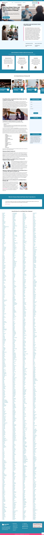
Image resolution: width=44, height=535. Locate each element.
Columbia (14, 495)
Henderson (14, 429)
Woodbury (24, 392)
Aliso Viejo (3, 258)
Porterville (3, 397)
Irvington (24, 361)
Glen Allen (34, 450)
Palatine (14, 386)
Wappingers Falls (25, 466)
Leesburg (14, 227)
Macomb (24, 240)
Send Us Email (26, 526)
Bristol (34, 293)
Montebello (3, 363)
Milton (13, 232)
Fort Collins (3, 478)
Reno (23, 404)
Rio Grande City (35, 391)
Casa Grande (3, 235)
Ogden (34, 423)
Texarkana (34, 406)
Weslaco (34, 412)
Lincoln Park (24, 238)
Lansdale (34, 244)
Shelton (3, 496)
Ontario (3, 380)
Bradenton (3, 512)
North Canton (24, 501)
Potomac (14, 517)
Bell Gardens (4, 267)
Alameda (3, 256)
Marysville (3, 354)
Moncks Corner (35, 281)
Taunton (14, 484)
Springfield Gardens (25, 461)
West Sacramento (4, 462)
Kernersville (24, 316)
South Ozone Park (25, 458)
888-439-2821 (35, 2)
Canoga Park (3, 275)
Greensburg (34, 239)
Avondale (3, 233)
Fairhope (3, 218)
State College (34, 257)
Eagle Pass (34, 344)
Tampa (13, 256)
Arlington (34, 291)
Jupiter (13, 221)
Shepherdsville (14, 435)
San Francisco (4, 420)
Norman (24, 519)
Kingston (24, 432)
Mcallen (34, 373)
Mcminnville (34, 223)
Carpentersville (14, 357)
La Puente (3, 337)
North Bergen (24, 373)
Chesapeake (34, 444)
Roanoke (34, 392)
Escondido (3, 308)
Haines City (14, 216)
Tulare (3, 449)
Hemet (3, 325)
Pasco (34, 488)
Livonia (24, 239)
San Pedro (3, 427)
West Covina (3, 461)
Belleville (24, 224)
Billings (24, 291)
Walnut (3, 459)
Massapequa (24, 437)
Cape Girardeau (24, 270)
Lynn (13, 471)
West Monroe (14, 454)
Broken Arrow (24, 516)
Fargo (23, 336)
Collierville (34, 296)
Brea (3, 269)
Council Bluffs (14, 333)
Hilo (13, 320)
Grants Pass (34, 220)
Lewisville (34, 369)
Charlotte (24, 299)
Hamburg (24, 424)
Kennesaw (14, 293)
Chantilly (34, 442)
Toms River (24, 384)
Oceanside (3, 379)
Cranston (34, 264)
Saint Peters (24, 281)
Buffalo (24, 412)
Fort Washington (15, 502)
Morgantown (34, 517)
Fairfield (3, 310)
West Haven (3, 500)
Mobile (3, 220)
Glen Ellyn (14, 367)
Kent (23, 489)
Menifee (3, 355)
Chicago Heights (15, 359)
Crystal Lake (14, 361)
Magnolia (34, 371)
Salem (13, 481)
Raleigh (24, 327)
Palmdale (3, 384)
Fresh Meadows (25, 423)
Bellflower (3, 268)
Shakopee (24, 267)
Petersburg (34, 460)
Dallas (13, 278)
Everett (34, 476)
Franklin (34, 505)
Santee (3, 435)
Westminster (4, 484)
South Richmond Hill (25, 459)
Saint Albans (24, 456)
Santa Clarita (3, 432)
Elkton (13, 499)
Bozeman (24, 292)
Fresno (3, 315)
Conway (34, 273)
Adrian (23, 221)
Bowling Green (14, 424)
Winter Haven (14, 264)
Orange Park (14, 238)
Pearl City (14, 326)
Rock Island (14, 389)
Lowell (13, 470)
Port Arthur (34, 386)
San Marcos (3, 424)
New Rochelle (24, 443)
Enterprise (3, 217)
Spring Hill (34, 316)
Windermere (14, 262)
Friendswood (34, 350)
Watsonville (3, 460)
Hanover (34, 240)
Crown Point (14, 401)
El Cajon (3, 303)
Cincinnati (24, 478)
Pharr (33, 384)
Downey (3, 301)
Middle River (14, 511)
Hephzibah (14, 290)
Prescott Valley (4, 247)
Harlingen (34, 355)
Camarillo (3, 273)
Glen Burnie (14, 505)
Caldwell (14, 339)
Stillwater (24, 268)
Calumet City (14, 355)
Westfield (14, 419)
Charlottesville (35, 443)
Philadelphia (34, 251)
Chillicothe (24, 477)
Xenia (23, 514)
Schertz (34, 402)
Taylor (23, 251)
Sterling (34, 465)
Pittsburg (3, 392)
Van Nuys (3, 455)
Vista (3, 458)
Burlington (24, 296)
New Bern (24, 325)
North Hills (3, 374)
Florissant (24, 273)
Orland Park (14, 384)
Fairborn (24, 484)
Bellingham (34, 473)
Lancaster (3, 342)
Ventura (3, 456)
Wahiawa (14, 327)
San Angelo (34, 398)
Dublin (3, 302)
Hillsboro (34, 222)
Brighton (3, 473)
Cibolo (34, 331)
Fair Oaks (3, 309)
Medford (34, 224)
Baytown (34, 322)
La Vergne (34, 307)
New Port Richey (15, 235)
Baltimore (14, 489)
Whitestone (24, 470)
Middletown (24, 499)
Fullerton (3, 316)
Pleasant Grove (35, 425)
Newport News (35, 459)
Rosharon (34, 394)
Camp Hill (34, 232)
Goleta (3, 320)
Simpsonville (34, 284)
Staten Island (24, 462)
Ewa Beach (14, 319)
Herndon (34, 453)
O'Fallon (24, 278)
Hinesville (14, 291)
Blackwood (24, 345)
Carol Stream (14, 356)
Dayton (34, 339)
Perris (3, 389)
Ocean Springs (24, 287)
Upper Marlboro (25, 217)
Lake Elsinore (4, 340)
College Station (35, 332)
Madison (24, 286)
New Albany (14, 412)
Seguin (34, 403)
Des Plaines (14, 363)
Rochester (24, 247)
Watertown (14, 485)
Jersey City (24, 363)
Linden (23, 365)
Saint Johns (14, 252)
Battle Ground (34, 471)
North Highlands (4, 373)
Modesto (3, 360)
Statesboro (14, 310)
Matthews (24, 320)
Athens (13, 268)
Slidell (13, 452)
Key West (14, 222)
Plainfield (14, 415)
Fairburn (14, 284)
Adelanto (3, 255)
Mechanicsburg (35, 247)
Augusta (14, 270)
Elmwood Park (14, 365)
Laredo (34, 366)
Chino (3, 284)
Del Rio (34, 340)
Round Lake (14, 391)
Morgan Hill (3, 365)
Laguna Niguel (4, 339)
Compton (3, 291)
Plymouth (14, 479)
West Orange (24, 390)
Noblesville (14, 414)
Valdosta (14, 314)
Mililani (13, 325)
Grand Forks (24, 337)
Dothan (3, 216)
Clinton (13, 493)
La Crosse (34, 507)
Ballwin (24, 269)
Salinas (3, 415)
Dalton (13, 279)
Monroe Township (25, 368)
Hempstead (24, 425)
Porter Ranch (4, 396)
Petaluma (3, 390)
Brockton (14, 459)
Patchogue (24, 448)
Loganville (14, 296)
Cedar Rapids (14, 332)
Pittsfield (14, 478)
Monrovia (3, 361)
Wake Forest (24, 331)
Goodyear (3, 241)
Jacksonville (3, 227)
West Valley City (35, 435)
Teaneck (24, 383)
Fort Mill (34, 275)
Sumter (34, 287)
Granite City (14, 369)
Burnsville (24, 256)
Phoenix (3, 246)
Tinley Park (14, 394)
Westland (24, 253)
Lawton (24, 518)
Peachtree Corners (15, 303)
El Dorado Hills (4, 305)
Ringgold (14, 305)
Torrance (3, 447)
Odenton (14, 513)
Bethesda (14, 491)
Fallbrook (3, 311)
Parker (3, 483)
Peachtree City (14, 302)
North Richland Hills (35, 380)
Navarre (14, 234)
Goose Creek (34, 276)
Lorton (34, 455)
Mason (23, 495)
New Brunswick (25, 371)
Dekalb (13, 362)
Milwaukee (34, 510)
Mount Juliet (34, 311)
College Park (14, 494)
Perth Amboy (24, 377)
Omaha (23, 340)
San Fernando (4, 419)
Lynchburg (34, 456)
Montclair (3, 362)
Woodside (24, 472)
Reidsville (24, 328)
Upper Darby (34, 258)
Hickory (24, 310)
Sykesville (24, 215)
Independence (24, 274)
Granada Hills (4, 321)
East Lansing (24, 229)
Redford (24, 246)
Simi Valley (3, 436)
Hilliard (24, 488)
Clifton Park (24, 414)
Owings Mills (14, 514)
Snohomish (34, 494)
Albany (34, 216)
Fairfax (34, 447)
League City (34, 367)
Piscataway (24, 378)
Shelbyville (34, 314)
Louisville (14, 432)
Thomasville (24, 330)
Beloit (33, 502)
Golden (3, 479)
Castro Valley (4, 279)
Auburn (3, 214)
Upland (3, 452)
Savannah (14, 307)
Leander (34, 368)
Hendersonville (24, 309)
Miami (13, 229)
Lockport (14, 375)
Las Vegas (24, 402)
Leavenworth (14, 420)
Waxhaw (24, 332)
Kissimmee (14, 223)
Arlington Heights (15, 348)
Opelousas (14, 450)
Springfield (24, 282)
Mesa (3, 244)
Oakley (3, 378)
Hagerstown (14, 507)
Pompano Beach (15, 247)
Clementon (24, 349)
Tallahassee (14, 255)
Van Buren (3, 232)
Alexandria (34, 436)
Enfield (3, 488)
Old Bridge (24, 375)
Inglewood (3, 331)
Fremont (3, 314)
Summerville (34, 286)
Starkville (24, 290)
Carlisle (34, 234)
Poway (3, 398)
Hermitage (34, 302)
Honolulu (14, 321)
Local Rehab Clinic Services (18, 2)
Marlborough (14, 473)
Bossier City (14, 438)
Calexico (3, 272)
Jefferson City (24, 275)
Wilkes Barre (34, 261)
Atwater (3, 263)
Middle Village (24, 438)
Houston (34, 356)
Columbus (14, 275)
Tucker (13, 313)
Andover (14, 455)
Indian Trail (24, 314)
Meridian (14, 342)
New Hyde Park (25, 442)
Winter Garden (14, 263)
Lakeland (14, 226)
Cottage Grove (24, 257)
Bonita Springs (4, 510)
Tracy (3, 448)
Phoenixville (34, 252)
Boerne (34, 325)
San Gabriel (3, 421)
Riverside (3, 409)
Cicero (13, 360)
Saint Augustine (14, 251)
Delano (3, 299)
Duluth (13, 282)
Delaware (24, 481)
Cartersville (14, 274)
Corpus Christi (34, 336)
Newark (3, 505)
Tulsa (33, 214)
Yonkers (24, 473)
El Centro (3, 304)
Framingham (14, 465)
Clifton (23, 350)
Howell (24, 234)
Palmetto (14, 244)
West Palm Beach (15, 261)
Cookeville (34, 298)
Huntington (24, 427)
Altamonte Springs (4, 507)
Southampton (34, 256)
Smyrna (13, 308)
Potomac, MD (5, 0)
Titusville (14, 258)
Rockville (14, 519)
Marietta (14, 298)
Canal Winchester (25, 476)
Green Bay (34, 506)
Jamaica (24, 430)
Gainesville (14, 215)
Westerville (24, 511)
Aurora (3, 472)
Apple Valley (3, 262)
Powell (24, 505)
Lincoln (3, 344)
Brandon (3, 513)
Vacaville (3, 453)
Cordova (34, 299)
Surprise (3, 251)
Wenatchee (34, 499)
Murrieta (3, 367)
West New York (25, 389)
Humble (34, 357)
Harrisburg (34, 241)
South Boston (14, 483)
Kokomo (14, 408)
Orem (33, 424)
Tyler (33, 409)
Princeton (24, 380)
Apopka (3, 508)
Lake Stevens (34, 481)
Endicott (24, 418)
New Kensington (35, 249)
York (33, 263)
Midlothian (34, 458)
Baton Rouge (14, 437)
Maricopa (3, 243)
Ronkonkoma (24, 455)
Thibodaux (14, 453)
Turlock (3, 450)
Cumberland (14, 496)
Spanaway (34, 495)
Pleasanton (3, 394)
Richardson (34, 389)
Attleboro (14, 456)
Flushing (24, 421)
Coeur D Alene (14, 340)
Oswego (14, 385)
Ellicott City (14, 500)
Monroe (14, 447)
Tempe (3, 252)
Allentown (34, 229)
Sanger (3, 429)
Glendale (3, 240)
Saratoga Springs (35, 430)
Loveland (3, 482)
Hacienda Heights (4, 322)
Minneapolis (24, 262)
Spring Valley (24, 460)
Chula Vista (3, 286)
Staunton (34, 464)
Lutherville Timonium (15, 510)
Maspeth (24, 436)
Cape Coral (3, 514)
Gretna (13, 441)
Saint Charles (24, 279)
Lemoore (3, 343)
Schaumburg (14, 392)
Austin (34, 321)
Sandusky (24, 507)
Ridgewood (24, 452)
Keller (33, 361)
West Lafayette (14, 418)
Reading (34, 255)
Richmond (3, 408)
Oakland (3, 377)
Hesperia (3, 326)
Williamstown (24, 391)
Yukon (33, 215)
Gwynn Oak (14, 506)
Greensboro (24, 307)
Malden (13, 472)
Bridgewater (24, 348)
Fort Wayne (14, 404)
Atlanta (13, 269)
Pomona (3, 395)
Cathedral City (4, 280)
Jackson (24, 362)
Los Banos (3, 349)
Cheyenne (34, 519)
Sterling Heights (25, 250)
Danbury (3, 487)
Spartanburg (34, 285)
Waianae (14, 328)
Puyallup (34, 490)
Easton (34, 238)
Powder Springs (15, 304)
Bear (3, 502)
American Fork (34, 414)
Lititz (33, 246)
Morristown (24, 369)
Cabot (3, 224)
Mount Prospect (15, 377)
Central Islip (24, 413)
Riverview (14, 249)
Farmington (24, 396)
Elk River (24, 258)
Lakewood (24, 490)
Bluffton (34, 270)
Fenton (23, 272)
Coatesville (34, 235)
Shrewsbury (14, 482)
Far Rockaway (24, 420)
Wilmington (3, 464)
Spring (34, 404)
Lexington (14, 431)
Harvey (13, 442)
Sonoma (3, 437)
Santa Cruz (3, 433)
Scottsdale (3, 249)
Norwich (3, 495)
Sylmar (3, 444)
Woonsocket (34, 267)
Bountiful (34, 415)
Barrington (14, 350)
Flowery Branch (14, 286)
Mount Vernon (24, 441)
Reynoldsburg (24, 506)
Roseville (3, 412)
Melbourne (14, 228)
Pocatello (14, 344)
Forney (34, 348)
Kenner (13, 443)
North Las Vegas (25, 403)
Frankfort (14, 427)
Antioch (3, 261)
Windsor (3, 485)
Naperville (14, 379)
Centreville (34, 441)
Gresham (34, 221)
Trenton (24, 252)
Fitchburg (14, 464)
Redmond (34, 226)
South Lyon (24, 249)
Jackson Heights (25, 429)
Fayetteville (14, 285)
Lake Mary (14, 224)
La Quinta (3, 338)
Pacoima (3, 383)
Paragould (3, 229)
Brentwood (3, 270)
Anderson (34, 269)
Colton (3, 290)
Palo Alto (3, 385)
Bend (33, 218)
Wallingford (3, 499)
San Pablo (3, 426)
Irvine (3, 332)
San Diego (3, 418)
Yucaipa (3, 470)
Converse (34, 334)
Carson (3, 278)
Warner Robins (14, 316)
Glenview (14, 368)
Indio (3, 330)
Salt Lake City (34, 429)
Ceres (3, 281)
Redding (3, 403)
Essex (13, 501)
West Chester (24, 510)
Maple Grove (24, 261)
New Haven (3, 494)
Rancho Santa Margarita (5, 402)
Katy (33, 360)
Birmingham (3, 215)
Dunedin (3, 519)
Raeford (24, 326)
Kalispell (24, 293)
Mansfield (34, 372)
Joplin (23, 276)
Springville (34, 433)
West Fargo (24, 338)
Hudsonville (24, 235)
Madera (3, 351)
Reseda (3, 406)
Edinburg (34, 345)
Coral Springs (4, 516)
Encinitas (3, 307)
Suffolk (34, 466)
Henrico (34, 452)
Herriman (34, 418)
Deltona (3, 518)
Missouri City (34, 378)
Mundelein (14, 378)
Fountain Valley (4, 313)
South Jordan (34, 431)
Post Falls (14, 345)
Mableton (14, 297)
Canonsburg (34, 233)
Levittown (24, 433)
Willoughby (24, 512)
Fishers (13, 403)
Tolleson (3, 253)
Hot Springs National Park (5, 226)
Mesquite (34, 375)
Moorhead (24, 263)
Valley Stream (24, 465)
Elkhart (13, 402)
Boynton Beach (4, 511)
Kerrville (34, 362)
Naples (13, 233)
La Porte (14, 409)
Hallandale (14, 217)
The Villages (14, 257)
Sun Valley (3, 442)
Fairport (24, 419)
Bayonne (24, 343)
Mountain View (4, 366)
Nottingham (14, 512)
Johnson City (34, 305)
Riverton (34, 427)
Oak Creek (34, 512)
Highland (3, 327)
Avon (13, 397)
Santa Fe (24, 400)
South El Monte (4, 438)
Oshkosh (34, 514)
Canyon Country (4, 276)
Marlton (24, 366)
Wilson (23, 334)
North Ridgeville (25, 502)
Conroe (34, 333)
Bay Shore (24, 408)
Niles (23, 243)
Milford (3, 493)
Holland (24, 233)
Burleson (34, 328)
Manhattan (14, 421)
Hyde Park (14, 467)
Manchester (3, 491)
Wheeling (14, 396)
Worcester (14, 487)
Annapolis (14, 488)
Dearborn (24, 226)
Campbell (3, 274)
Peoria (3, 245)
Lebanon (34, 245)
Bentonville (3, 223)
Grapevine (34, 354)
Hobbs (23, 397)
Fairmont (34, 516)
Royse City (34, 397)
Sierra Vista (3, 250)
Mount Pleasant (25, 241)
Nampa (13, 343)
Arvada (3, 471)
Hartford (3, 490)
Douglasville (14, 281)
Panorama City (4, 386)
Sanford (14, 253)
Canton (13, 272)
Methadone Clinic (15, 526)
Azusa (3, 264)
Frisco (34, 351)
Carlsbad (24, 394)
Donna (34, 343)
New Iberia (14, 448)
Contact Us (24, 2)
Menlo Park (3, 356)
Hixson (34, 303)
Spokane (34, 496)
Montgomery (4, 221)
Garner (23, 305)
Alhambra (3, 257)
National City (3, 369)
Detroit (23, 228)
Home (12, 2)
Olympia (34, 487)
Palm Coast (14, 243)
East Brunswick (25, 351)
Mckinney (34, 374)
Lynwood (3, 350)
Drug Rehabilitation (15, 527)
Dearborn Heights (25, 227)
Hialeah (13, 218)
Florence (3, 238)
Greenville (24, 308)
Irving (33, 359)
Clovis (23, 395)
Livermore (3, 345)
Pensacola (14, 246)
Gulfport (24, 284)
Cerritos (3, 282)
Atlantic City (24, 342)
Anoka (23, 255)
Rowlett (34, 396)
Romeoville (14, 390)
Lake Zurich (14, 374)
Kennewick (34, 478)
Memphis (34, 310)
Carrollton (14, 273)
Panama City (14, 245)
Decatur (14, 280)
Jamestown (24, 431)
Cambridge (14, 460)
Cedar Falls (14, 331)
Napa (3, 368)
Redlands (3, 404)
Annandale (34, 437)
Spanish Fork (34, 432)
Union (23, 386)
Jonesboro (3, 228)
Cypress (3, 296)
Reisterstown (14, 518)
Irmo (33, 278)
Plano (33, 385)
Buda (33, 327)
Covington (14, 276)
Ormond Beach (14, 240)
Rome (23, 454)
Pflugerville (34, 383)
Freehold (24, 357)
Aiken (33, 268)
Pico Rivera (3, 391)
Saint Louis (24, 280)
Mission (34, 377)
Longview (34, 482)
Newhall (3, 371)
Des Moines (14, 334)
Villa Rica (14, 315)
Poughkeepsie (24, 450)
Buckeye (3, 234)
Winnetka (3, 466)
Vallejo (3, 454)
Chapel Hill (24, 298)
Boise (13, 338)
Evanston (14, 366)
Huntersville (24, 313)
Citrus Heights (4, 287)
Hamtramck (24, 232)
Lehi (33, 421)
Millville (24, 367)
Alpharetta (14, 267)
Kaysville (34, 419)
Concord (3, 292)
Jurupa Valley (4, 333)
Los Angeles (4, 348)
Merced (3, 357)
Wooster (24, 513)
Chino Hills (3, 285)
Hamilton (24, 487)
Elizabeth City (24, 302)
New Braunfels (35, 379)
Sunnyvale (3, 443)
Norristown (34, 250)
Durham (24, 301)
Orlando (14, 239)
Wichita (13, 423)
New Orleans (14, 449)
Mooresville (24, 322)
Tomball (34, 408)
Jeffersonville (14, 407)
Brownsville (34, 326)
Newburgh (14, 413)
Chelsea (14, 461)
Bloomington (14, 398)
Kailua (13, 322)
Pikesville (14, 516)
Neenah (34, 511)
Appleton (34, 501)
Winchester (3, 465)
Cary (23, 297)
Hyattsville (14, 508)
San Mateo (3, 425)
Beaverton (34, 217)
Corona (3, 293)
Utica (23, 464)
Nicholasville (14, 433)
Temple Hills (24, 216)
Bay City (24, 223)
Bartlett (13, 351)
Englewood (3, 477)
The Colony (34, 407)
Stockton (3, 441)
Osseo (23, 264)
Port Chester (24, 449)
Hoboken (24, 359)
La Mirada (3, 336)
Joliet (13, 372)
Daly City (3, 297)
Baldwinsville (24, 407)
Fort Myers (14, 214)
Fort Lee (24, 356)
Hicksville (24, 426)
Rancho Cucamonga (4, 400)
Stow (23, 508)
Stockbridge (14, 311)
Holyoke (14, 466)
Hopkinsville (14, 430)
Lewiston (24, 220)
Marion (13, 336)
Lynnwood (34, 483)
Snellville (14, 309)
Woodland (3, 467)
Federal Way (34, 477)
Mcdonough (14, 299)
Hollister (3, 328)
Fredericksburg (35, 448)
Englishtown (24, 355)
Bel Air (13, 490)
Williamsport (34, 262)
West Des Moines (15, 337)
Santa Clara (3, 431)
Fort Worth (34, 349)
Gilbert (3, 239)
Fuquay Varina (24, 304)
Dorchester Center (15, 462)
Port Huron (24, 245)
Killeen (34, 363)
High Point (24, 311)
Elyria (23, 483)
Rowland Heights (4, 413)
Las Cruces (24, 398)
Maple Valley (34, 484)
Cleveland (24, 479)
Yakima (34, 500)
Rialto (3, 407)
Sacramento (3, 414)
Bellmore (24, 409)
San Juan (34, 400)
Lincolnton (24, 319)
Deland (3, 517)
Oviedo (13, 241)
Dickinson (34, 342)
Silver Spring (24, 214)
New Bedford (14, 476)
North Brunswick (25, 374)
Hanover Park (14, 371)
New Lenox (14, 380)
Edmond (24, 517)
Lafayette (14, 444)
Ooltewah (34, 313)
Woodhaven (24, 471)
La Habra (3, 334)
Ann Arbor (24, 222)
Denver (3, 476)
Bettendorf (14, 330)
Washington (3, 501)
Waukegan (14, 395)
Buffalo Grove (14, 354)
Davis (3, 298)
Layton (34, 420)
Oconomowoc (34, 513)
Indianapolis (14, 406)
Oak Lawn (14, 383)
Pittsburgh (34, 253)
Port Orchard (34, 489)
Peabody (14, 477)
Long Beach (24, 435)
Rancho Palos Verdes (5, 401)
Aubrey (34, 320)
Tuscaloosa (3, 222)
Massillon (24, 496)
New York (24, 444)
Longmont (3, 481)
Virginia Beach (34, 467)
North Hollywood (4, 375)
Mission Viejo (4, 359)
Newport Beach (4, 372)
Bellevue (34, 472)
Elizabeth (24, 354)
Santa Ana (3, 430)
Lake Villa (14, 373)
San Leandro (3, 423)
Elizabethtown (14, 425)
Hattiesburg (24, 285)
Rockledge (14, 250)
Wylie (33, 413)
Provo (33, 426)
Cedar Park (34, 330)
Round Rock (34, 395)
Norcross (14, 301)
